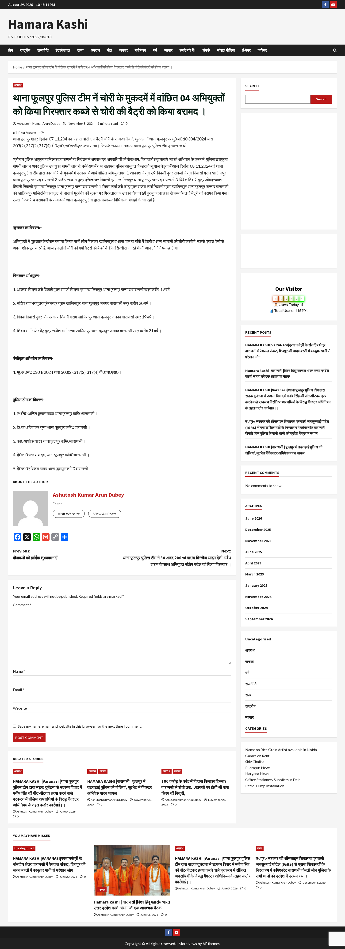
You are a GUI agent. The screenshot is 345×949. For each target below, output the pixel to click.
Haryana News (257, 773)
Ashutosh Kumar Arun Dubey (38, 123)
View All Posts (104, 513)
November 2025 (258, 540)
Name (19, 671)
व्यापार (168, 50)
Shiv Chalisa (254, 761)
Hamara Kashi (48, 24)
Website (20, 708)
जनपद (123, 50)
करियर (262, 50)
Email (18, 689)
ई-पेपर (246, 50)
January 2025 (256, 585)
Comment (22, 604)
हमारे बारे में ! (188, 50)
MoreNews (187, 943)
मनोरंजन (140, 50)
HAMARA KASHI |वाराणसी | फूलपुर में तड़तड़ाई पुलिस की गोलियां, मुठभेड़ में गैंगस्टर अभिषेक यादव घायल (119, 787)
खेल (109, 50)
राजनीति (43, 50)
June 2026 (253, 518)
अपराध (95, 50)
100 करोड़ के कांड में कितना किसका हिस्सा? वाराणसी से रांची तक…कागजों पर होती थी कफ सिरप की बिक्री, (195, 787)
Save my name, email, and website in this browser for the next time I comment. (80, 726)
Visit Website (69, 513)
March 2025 (254, 574)
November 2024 (258, 596)
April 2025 (253, 563)
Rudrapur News (257, 767)
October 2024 (256, 607)
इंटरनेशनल (63, 50)
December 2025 (258, 529)
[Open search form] (335, 50)
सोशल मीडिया (226, 50)
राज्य (80, 50)
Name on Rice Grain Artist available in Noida (281, 749)
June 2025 (253, 551)
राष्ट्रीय (25, 50)
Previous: (35, 554)
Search (252, 85)
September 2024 (258, 618)
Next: (177, 557)
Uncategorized (258, 639)
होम (10, 50)
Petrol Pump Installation (264, 785)
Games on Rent (257, 755)
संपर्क (206, 50)
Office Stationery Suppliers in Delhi (273, 779)
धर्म (155, 50)
